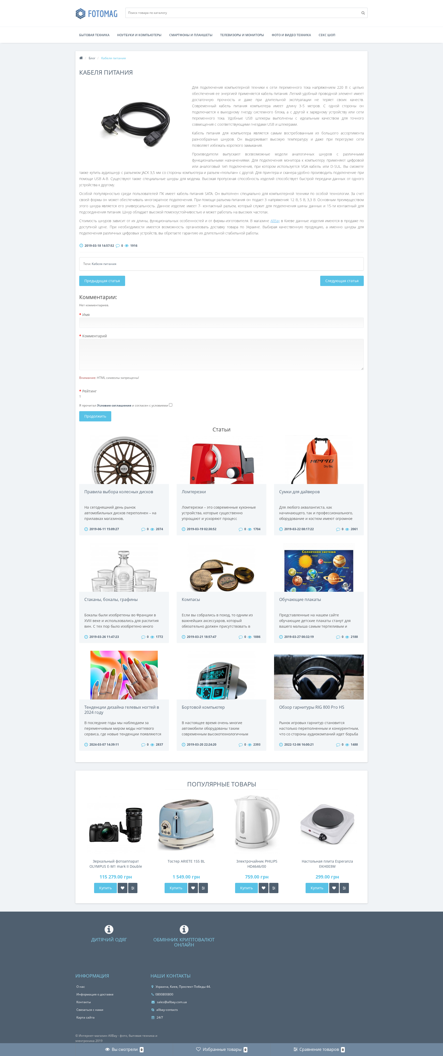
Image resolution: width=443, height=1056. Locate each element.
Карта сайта (85, 1017)
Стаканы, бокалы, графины (111, 599)
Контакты (83, 1002)
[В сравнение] (132, 888)
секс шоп (327, 35)
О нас (80, 986)
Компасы (191, 599)
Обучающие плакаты (300, 599)
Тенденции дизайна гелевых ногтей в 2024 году (121, 709)
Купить (105, 887)
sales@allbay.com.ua (171, 1002)
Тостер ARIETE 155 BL (186, 861)
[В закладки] (122, 888)
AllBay (275, 220)
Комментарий (94, 335)
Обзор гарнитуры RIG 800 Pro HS (311, 707)
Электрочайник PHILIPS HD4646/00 (256, 864)
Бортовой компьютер (203, 707)
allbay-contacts (167, 1010)
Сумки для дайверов (299, 492)
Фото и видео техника (291, 35)
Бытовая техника (94, 35)
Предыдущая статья (102, 280)
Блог (92, 58)
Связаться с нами (89, 1010)
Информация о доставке (95, 994)
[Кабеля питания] (135, 122)
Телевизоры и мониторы (242, 35)
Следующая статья (342, 280)
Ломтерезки (194, 492)
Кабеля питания (104, 264)
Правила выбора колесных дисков (118, 492)
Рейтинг (89, 391)
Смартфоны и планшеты (191, 35)
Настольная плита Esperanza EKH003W (327, 864)
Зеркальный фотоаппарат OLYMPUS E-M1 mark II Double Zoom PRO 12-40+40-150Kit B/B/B (115, 864)
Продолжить (95, 416)
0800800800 (164, 994)
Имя (86, 314)
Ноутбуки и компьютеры (139, 35)
